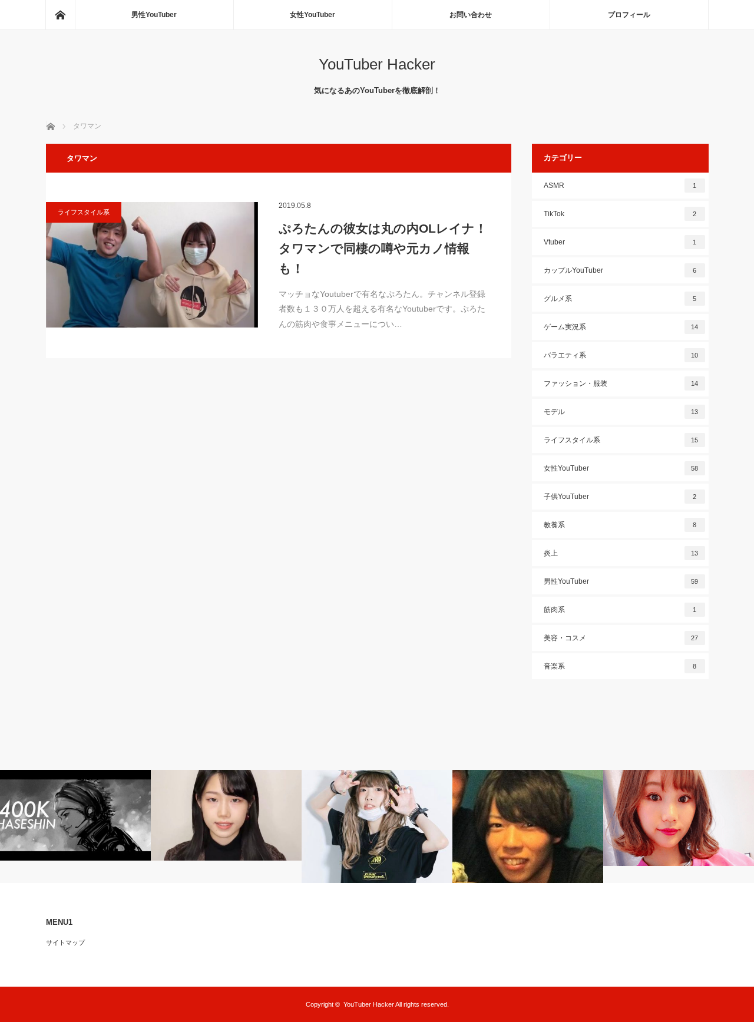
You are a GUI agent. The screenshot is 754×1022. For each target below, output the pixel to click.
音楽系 (620, 666)
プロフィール (629, 15)
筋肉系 (620, 610)
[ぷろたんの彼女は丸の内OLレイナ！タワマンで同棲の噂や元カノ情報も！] (152, 265)
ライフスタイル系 (84, 212)
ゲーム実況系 (621, 327)
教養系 (620, 525)
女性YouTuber (312, 15)
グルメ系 (620, 299)
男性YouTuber (154, 15)
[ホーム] (60, 14)
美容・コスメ (621, 638)
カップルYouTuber (620, 270)
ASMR (620, 185)
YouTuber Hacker (377, 64)
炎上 (621, 553)
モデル (621, 412)
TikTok (620, 214)
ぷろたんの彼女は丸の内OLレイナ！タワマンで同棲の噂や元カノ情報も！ (383, 247)
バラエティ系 (621, 355)
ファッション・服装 (621, 383)
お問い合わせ (470, 15)
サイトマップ (65, 942)
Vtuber (620, 242)
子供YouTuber (620, 496)
